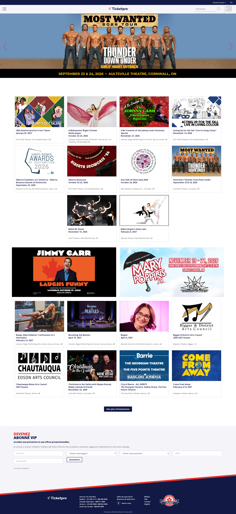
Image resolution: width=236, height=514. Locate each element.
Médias (147, 497)
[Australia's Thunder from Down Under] (118, 45)
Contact (147, 502)
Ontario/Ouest (219, 2)
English (147, 504)
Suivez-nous (126, 503)
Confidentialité (121, 512)
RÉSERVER (55, 134)
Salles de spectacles (125, 497)
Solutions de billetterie (126, 499)
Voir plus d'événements (118, 409)
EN (231, 2)
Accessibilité (129, 512)
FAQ (145, 499)
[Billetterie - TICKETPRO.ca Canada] (56, 502)
